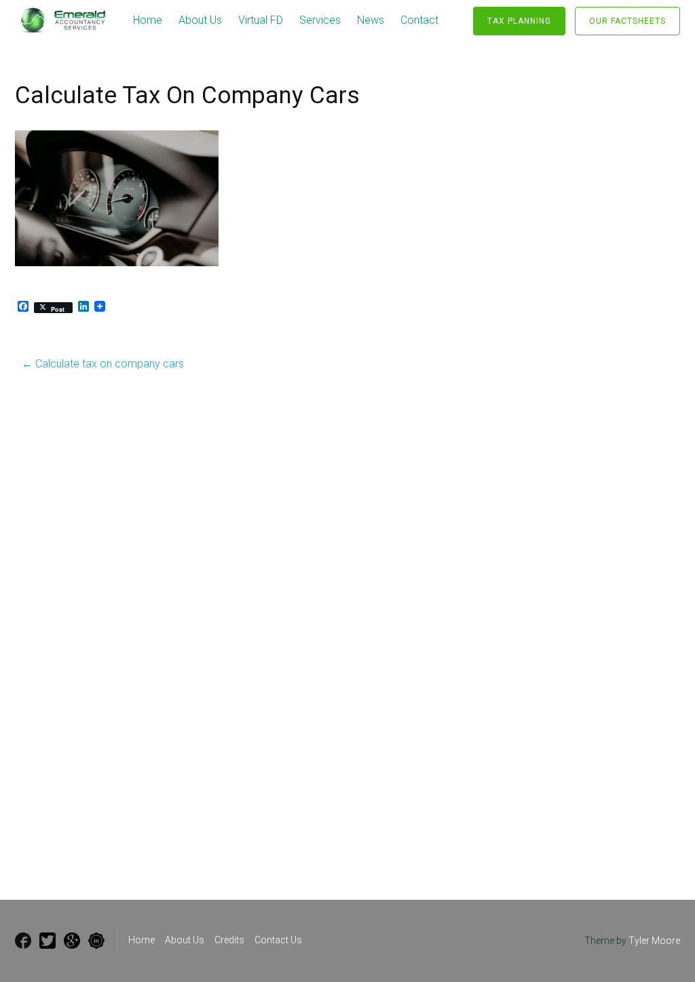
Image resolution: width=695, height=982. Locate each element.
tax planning (519, 21)
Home (147, 20)
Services (320, 20)
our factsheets (627, 21)
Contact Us (278, 939)
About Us (200, 20)
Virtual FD (260, 20)
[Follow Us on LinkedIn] (96, 940)
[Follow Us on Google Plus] (72, 940)
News (370, 20)
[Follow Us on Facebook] (23, 940)
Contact (419, 20)
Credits (229, 939)
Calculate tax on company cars (103, 363)
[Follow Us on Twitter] (47, 940)
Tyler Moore (654, 940)
